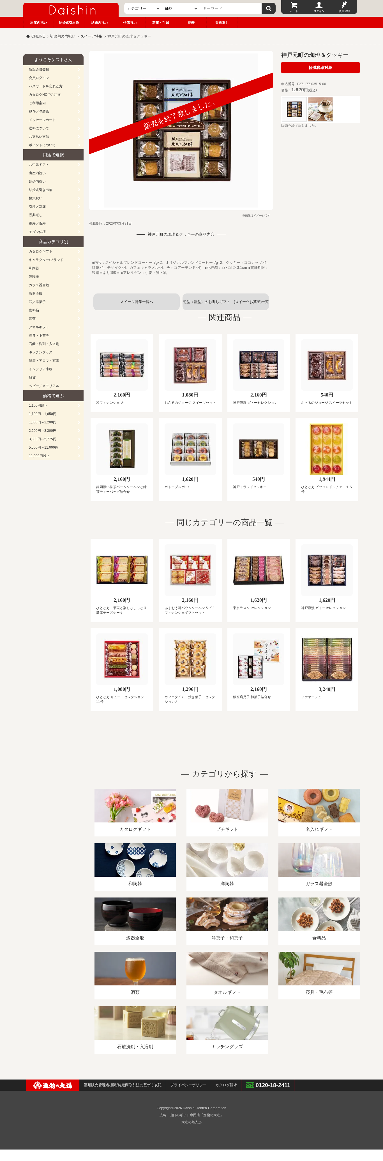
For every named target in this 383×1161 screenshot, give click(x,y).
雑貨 (32, 377)
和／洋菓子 (37, 302)
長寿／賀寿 (37, 223)
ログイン (319, 11)
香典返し (222, 23)
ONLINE (38, 36)
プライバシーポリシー (188, 1085)
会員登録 (344, 11)
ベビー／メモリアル (44, 386)
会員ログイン (39, 78)
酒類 (32, 319)
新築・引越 (160, 23)
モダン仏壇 (37, 232)
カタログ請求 (226, 1085)
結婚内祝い (99, 23)
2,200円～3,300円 (42, 431)
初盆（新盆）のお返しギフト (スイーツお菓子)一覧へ (226, 305)
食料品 (34, 310)
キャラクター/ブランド (46, 260)
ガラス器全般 (39, 285)
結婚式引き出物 (40, 190)
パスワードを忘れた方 (46, 86)
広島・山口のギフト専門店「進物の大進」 (191, 1115)
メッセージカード (42, 120)
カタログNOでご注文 (45, 95)
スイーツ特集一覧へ (136, 302)
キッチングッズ (40, 352)
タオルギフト (39, 327)
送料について (39, 128)
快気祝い (130, 23)
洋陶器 (34, 277)
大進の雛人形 (191, 1122)
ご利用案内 (37, 103)
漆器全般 (35, 293)
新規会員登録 (39, 69)
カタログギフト (40, 251)
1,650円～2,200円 (42, 422)
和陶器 (34, 268)
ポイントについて (42, 145)
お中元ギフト (39, 165)
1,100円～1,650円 (42, 414)
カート (294, 11)
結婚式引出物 (69, 23)
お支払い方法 (39, 137)
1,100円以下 (38, 405)
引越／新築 (37, 207)
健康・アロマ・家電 (44, 361)
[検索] (269, 8)
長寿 (191, 23)
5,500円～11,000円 (43, 447)
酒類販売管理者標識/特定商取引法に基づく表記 (122, 1085)
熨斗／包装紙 (39, 111)
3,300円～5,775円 (42, 439)
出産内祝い (38, 23)
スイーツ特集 (91, 36)
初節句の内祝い (62, 36)
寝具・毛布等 (39, 335)
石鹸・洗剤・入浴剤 (44, 344)
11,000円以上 (39, 456)
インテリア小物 (40, 369)
